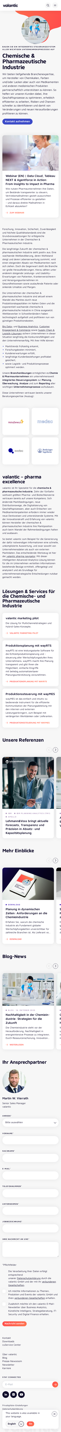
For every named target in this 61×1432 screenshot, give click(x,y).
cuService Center (11, 1344)
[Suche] (48, 5)
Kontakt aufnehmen (17, 121)
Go (30, 1423)
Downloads (8, 1341)
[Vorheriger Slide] (49, 749)
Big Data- (7, 326)
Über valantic (9, 1354)
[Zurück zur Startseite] (10, 5)
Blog (4, 1357)
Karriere (6, 1368)
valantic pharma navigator (20, 556)
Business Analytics (28, 326)
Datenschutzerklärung (29, 1278)
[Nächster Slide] (55, 749)
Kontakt (6, 1338)
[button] (55, 5)
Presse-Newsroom (12, 1361)
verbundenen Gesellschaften (29, 1298)
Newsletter (8, 1364)
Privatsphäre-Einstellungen (15, 1405)
